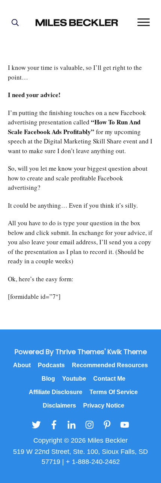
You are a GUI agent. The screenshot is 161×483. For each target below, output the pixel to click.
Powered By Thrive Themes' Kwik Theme (81, 351)
